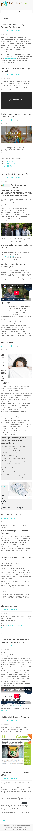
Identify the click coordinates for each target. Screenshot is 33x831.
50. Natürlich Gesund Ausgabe (15, 717)
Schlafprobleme (8, 251)
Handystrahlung (17, 782)
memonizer (27, 782)
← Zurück (3, 820)
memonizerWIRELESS (10, 163)
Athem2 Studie (5, 710)
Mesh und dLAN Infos (11, 514)
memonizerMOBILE (9, 161)
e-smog (15, 30)
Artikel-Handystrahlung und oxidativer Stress (11, 803)
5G (2, 633)
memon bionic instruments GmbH (16, 174)
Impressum (15, 829)
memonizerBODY (8, 167)
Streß (5, 783)
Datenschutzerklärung (23, 829)
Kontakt (6, 829)
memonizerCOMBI (9, 165)
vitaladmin (5, 30)
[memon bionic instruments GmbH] (5, 184)
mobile (2, 783)
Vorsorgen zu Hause (9, 256)
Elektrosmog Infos (9, 606)
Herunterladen (24, 803)
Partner (10, 829)
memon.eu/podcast (10, 58)
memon (20, 30)
